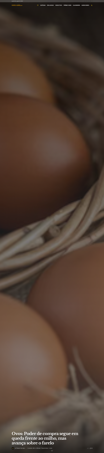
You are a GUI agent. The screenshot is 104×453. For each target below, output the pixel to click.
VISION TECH (58, 5)
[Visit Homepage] (17, 5)
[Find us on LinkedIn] (84, 1)
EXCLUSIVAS (50, 5)
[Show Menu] (37, 5)
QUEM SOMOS (85, 5)
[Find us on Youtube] (90, 1)
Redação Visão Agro (20, 448)
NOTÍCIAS (42, 5)
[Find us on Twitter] (88, 1)
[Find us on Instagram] (86, 1)
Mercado (39, 448)
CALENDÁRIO (76, 5)
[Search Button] (91, 5)
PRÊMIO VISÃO (67, 5)
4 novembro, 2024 (31, 448)
